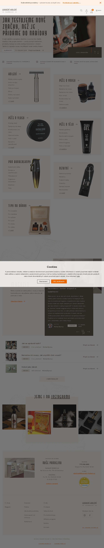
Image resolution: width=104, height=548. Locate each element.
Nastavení (43, 281)
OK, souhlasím (58, 281)
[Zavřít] (100, 2)
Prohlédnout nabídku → (72, 3)
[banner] (9, 10)
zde (78, 276)
